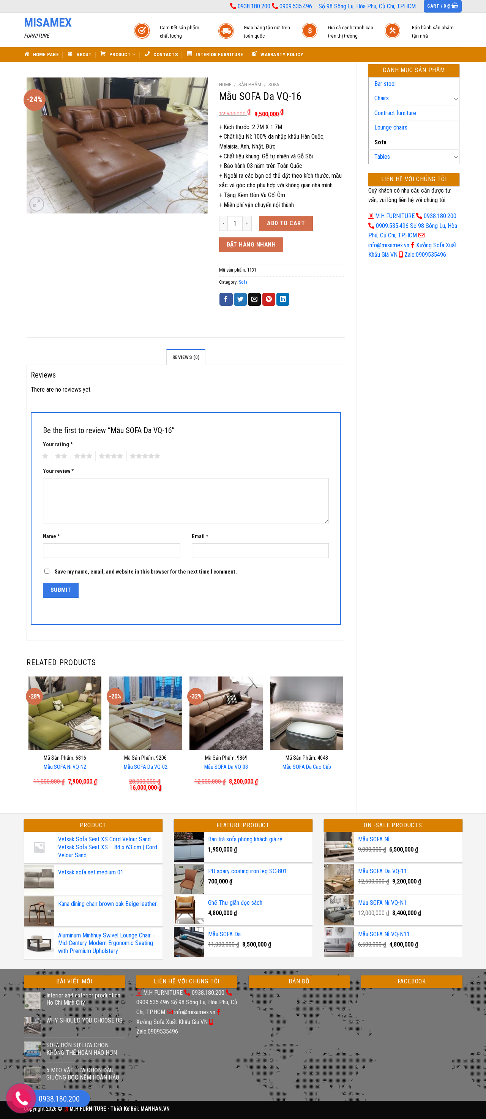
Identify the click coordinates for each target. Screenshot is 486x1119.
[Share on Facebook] (225, 299)
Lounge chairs (390, 127)
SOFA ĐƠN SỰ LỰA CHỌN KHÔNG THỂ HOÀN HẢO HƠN (81, 1049)
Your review (58, 471)
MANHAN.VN (155, 1109)
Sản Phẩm (249, 84)
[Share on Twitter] (240, 299)
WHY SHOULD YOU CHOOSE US (84, 1020)
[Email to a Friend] (254, 299)
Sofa (380, 142)
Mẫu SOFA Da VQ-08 (226, 767)
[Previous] (29, 738)
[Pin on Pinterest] (268, 299)
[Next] (343, 738)
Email (200, 536)
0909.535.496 (295, 6)
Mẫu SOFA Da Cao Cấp (306, 767)
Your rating (58, 444)
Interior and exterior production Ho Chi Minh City (83, 999)
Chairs (381, 98)
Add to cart (286, 223)
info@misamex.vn (388, 245)
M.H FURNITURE (395, 216)
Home (225, 84)
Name (51, 536)
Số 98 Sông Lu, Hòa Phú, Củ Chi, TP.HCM (367, 6)
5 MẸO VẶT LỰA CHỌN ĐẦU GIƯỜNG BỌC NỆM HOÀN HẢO (82, 1074)
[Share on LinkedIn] (282, 299)
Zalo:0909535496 (425, 254)
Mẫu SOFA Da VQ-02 (145, 767)
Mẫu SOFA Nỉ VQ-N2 (65, 767)
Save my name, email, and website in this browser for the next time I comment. (146, 572)
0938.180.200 (254, 6)
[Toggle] (456, 98)
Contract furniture (395, 113)
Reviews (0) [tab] (185, 357)
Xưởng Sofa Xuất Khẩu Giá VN (172, 1022)
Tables (382, 156)
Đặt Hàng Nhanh (251, 244)
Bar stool (385, 83)
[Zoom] (36, 204)
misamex (48, 22)
